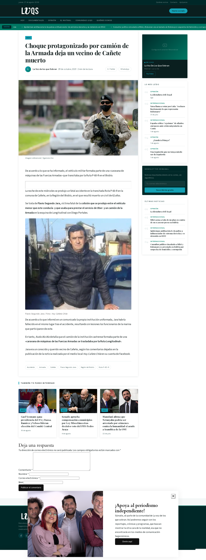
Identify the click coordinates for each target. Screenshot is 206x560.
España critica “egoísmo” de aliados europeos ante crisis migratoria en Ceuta (167, 126)
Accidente (31, 367)
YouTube (150, 74)
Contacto (173, 2)
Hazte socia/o (178, 11)
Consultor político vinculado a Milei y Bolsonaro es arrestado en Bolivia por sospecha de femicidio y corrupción (167, 247)
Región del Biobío (87, 367)
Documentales (36, 20)
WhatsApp (124, 69)
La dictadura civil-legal (161, 94)
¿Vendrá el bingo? (160, 140)
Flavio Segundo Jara (68, 367)
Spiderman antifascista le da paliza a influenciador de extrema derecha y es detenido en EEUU (167, 233)
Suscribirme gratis (165, 190)
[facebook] (21, 535)
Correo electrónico (29, 478)
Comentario (26, 470)
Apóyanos (183, 2)
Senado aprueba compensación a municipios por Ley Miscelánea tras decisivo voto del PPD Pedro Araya (77, 423)
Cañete (53, 367)
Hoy (22, 20)
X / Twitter (111, 69)
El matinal (65, 20)
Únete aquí (127, 541)
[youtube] (27, 535)
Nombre (24, 474)
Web (21, 482)
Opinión (52, 20)
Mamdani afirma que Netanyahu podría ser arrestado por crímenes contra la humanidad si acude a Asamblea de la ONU (119, 423)
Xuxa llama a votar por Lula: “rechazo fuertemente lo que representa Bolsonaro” (167, 109)
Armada (42, 367)
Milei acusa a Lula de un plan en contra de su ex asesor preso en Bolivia (167, 221)
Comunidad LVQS (84, 20)
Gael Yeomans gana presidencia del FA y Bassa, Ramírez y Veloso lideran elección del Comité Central (36, 421)
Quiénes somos (162, 2)
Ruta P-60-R (104, 367)
